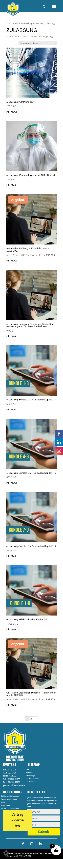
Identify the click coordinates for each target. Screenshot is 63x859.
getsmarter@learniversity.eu (14, 785)
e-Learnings (30, 776)
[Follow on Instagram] (31, 843)
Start (8, 23)
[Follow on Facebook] (23, 843)
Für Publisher (31, 782)
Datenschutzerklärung (10, 808)
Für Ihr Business (32, 779)
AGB (3, 802)
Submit (43, 831)
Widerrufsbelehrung (9, 799)
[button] (6, 853)
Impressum (5, 805)
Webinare (29, 773)
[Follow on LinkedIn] (40, 843)
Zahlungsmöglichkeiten (10, 796)
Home (28, 770)
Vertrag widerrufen (17, 820)
